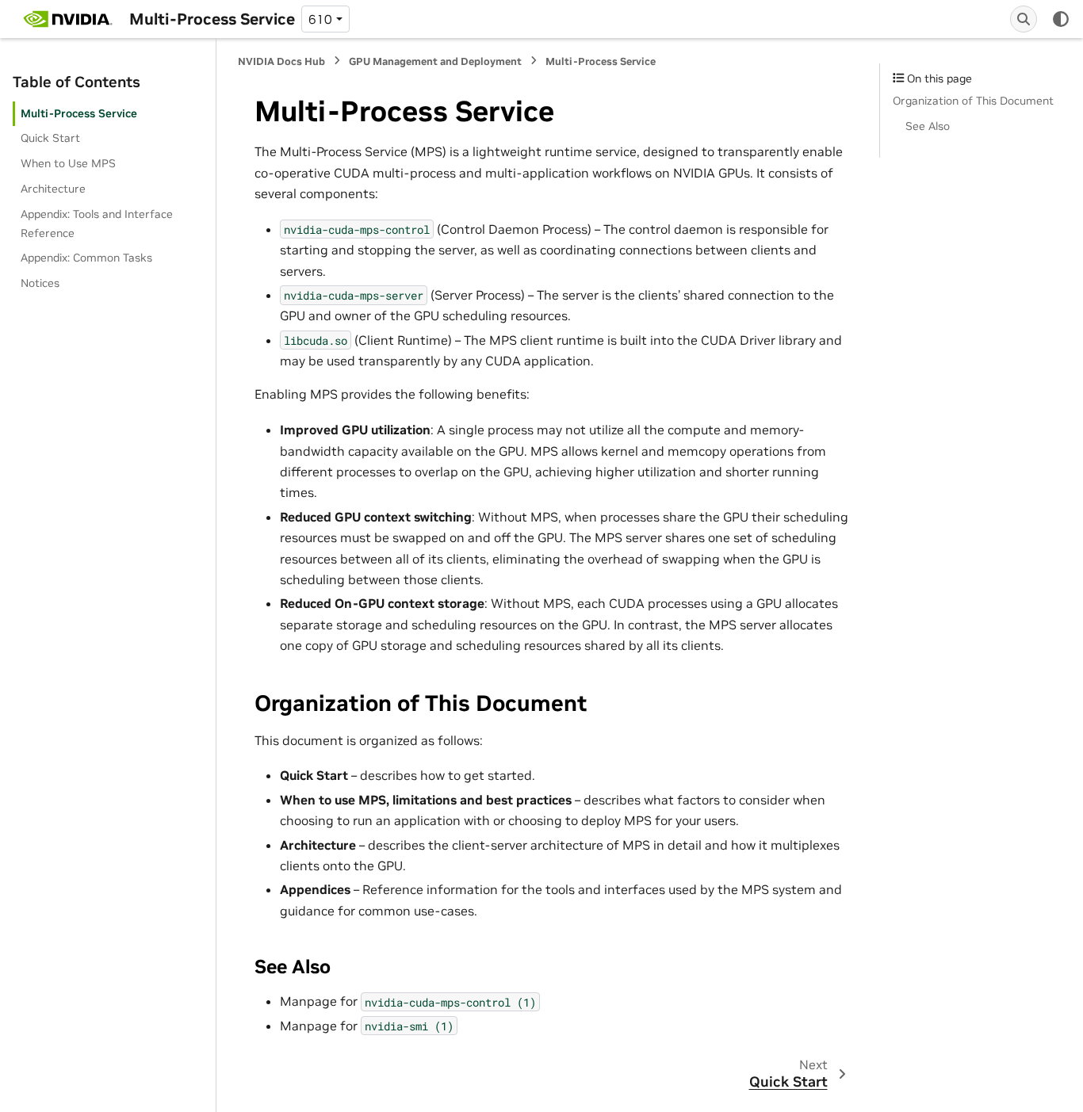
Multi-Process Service (79, 113)
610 (320, 19)
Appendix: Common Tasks (86, 257)
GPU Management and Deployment (435, 61)
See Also (927, 126)
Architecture (53, 189)
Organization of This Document (973, 101)
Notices (40, 283)
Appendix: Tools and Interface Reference (97, 223)
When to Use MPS (68, 163)
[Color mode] (1060, 19)
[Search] (1023, 19)
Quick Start (50, 138)
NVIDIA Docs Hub (281, 61)
